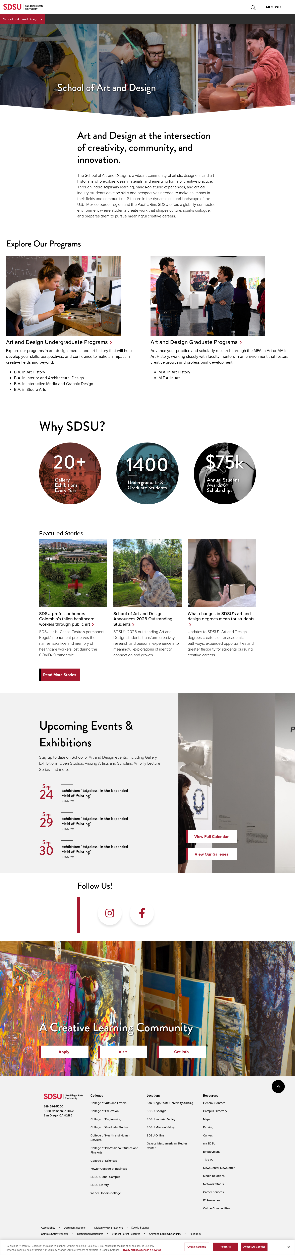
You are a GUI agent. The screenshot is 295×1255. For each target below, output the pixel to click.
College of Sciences (104, 1160)
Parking (208, 1127)
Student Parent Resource (126, 1234)
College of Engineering (106, 1119)
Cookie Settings (140, 1227)
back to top (278, 1086)
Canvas (208, 1135)
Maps (206, 1119)
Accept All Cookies (254, 1247)
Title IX (208, 1159)
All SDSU (273, 7)
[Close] (288, 1247)
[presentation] (96, 1095)
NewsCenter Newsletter (219, 1168)
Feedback (195, 1234)
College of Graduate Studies (109, 1127)
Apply (64, 1052)
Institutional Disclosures (90, 1234)
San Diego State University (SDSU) (170, 1103)
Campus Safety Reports (54, 1234)
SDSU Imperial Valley (161, 1119)
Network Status (213, 1184)
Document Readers (74, 1227)
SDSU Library (100, 1185)
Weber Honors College (106, 1193)
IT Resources (211, 1200)
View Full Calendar (211, 837)
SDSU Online (155, 1135)
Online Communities (216, 1208)
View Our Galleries (211, 854)
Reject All (225, 1247)
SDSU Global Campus (105, 1177)
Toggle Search (253, 7)
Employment (211, 1151)
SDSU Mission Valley (161, 1127)
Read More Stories (59, 675)
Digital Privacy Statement (108, 1227)
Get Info (181, 1052)
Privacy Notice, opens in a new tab (141, 1250)
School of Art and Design (20, 19)
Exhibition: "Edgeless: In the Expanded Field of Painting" (94, 792)
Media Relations (214, 1176)
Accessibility (48, 1227)
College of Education (105, 1111)
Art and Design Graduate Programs (194, 342)
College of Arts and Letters (108, 1103)
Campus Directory (215, 1111)
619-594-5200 (53, 1106)
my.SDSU (209, 1143)
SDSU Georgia (156, 1111)
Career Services (213, 1192)
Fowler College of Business (109, 1169)
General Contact (214, 1103)
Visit (123, 1052)
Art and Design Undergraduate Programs (57, 342)
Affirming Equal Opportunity (165, 1234)
